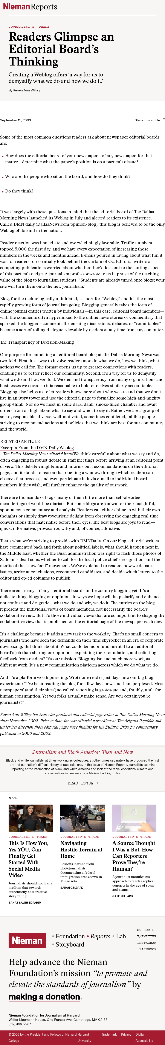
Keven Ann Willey (26, 90)
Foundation (70, 936)
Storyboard (70, 944)
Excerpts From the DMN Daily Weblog (37, 448)
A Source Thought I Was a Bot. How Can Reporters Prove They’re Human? (133, 856)
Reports (100, 936)
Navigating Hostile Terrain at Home (81, 850)
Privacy (126, 1034)
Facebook (147, 949)
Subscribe (146, 929)
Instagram (146, 942)
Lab (121, 936)
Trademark (109, 1034)
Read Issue (80, 783)
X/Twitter (146, 936)
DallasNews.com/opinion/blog (66, 224)
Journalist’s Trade (29, 26)
